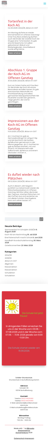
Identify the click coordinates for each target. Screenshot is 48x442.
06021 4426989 (27, 401)
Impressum (29, 438)
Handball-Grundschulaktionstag (19, 240)
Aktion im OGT (32, 28)
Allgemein (9, 264)
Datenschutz (19, 438)
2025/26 (8, 258)
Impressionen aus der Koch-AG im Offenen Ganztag (23, 124)
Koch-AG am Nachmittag (16, 234)
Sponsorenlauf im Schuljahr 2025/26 (20, 229)
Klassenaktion (11, 267)
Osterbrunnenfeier (13, 245)
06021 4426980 (27, 398)
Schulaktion (10, 273)
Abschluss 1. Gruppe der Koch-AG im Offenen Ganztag (22, 74)
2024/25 (21, 28)
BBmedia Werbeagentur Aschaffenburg (25, 430)
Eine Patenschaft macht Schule (18, 237)
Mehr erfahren (15, 53)
